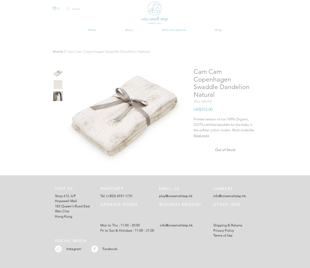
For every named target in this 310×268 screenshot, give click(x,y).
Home (58, 51)
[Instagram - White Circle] (58, 249)
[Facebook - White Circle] (94, 249)
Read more (201, 135)
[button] (57, 8)
